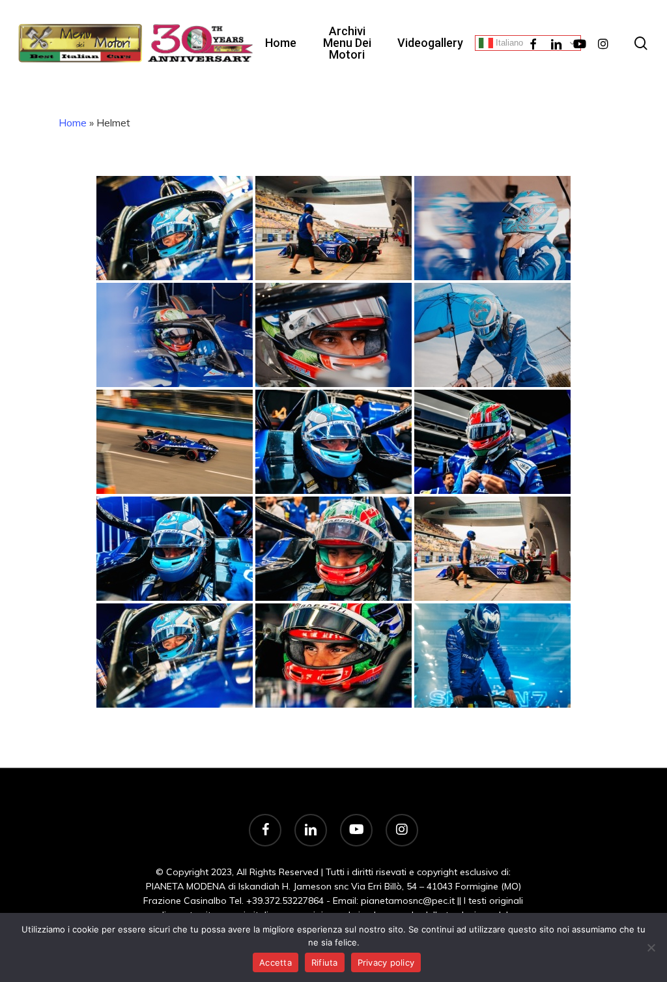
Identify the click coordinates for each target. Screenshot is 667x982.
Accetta (275, 962)
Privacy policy (386, 962)
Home (73, 122)
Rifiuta (324, 962)
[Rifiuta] (650, 947)
